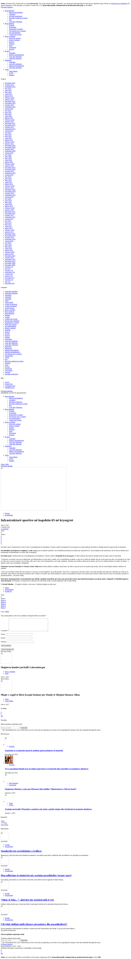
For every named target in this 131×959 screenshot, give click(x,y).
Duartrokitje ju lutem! (16, 29)
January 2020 (9, 166)
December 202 (9, 283)
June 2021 (8, 134)
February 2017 (9, 230)
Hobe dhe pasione (15, 38)
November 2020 (10, 147)
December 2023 (10, 83)
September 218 (10, 272)
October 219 (9, 267)
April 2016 (8, 248)
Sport (10, 45)
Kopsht (7, 334)
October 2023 (9, 85)
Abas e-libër (5, 464)
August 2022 (9, 109)
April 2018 (8, 204)
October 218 (9, 270)
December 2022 (10, 101)
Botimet (11, 75)
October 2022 (9, 105)
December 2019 (10, 167)
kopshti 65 (8, 591)
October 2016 (9, 237)
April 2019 (8, 182)
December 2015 (10, 256)
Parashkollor (9, 356)
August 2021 (9, 131)
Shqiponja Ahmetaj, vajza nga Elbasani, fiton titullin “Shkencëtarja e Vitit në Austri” (41, 789)
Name (3, 634)
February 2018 (9, 208)
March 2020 (9, 162)
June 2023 (8, 90)
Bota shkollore (9, 11)
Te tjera (7, 367)
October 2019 (9, 171)
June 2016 (8, 245)
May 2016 (8, 246)
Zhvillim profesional (15, 16)
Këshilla (11, 25)
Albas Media (13, 71)
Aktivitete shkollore (15, 58)
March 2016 (9, 250)
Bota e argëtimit (10, 36)
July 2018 (8, 199)
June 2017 (8, 223)
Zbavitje (11, 49)
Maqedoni (8, 60)
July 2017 (8, 221)
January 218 (9, 276)
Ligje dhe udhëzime (15, 56)
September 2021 (10, 129)
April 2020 (8, 160)
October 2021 (9, 127)
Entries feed (9, 384)
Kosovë (7, 51)
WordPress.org (9, 388)
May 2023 (8, 92)
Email (3, 638)
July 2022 (8, 110)
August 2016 (9, 241)
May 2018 (8, 202)
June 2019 (8, 178)
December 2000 (10, 265)
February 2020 (9, 164)
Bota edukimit (9, 23)
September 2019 (10, 173)
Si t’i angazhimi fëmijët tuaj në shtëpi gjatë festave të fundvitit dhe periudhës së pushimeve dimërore (46, 769)
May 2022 (8, 114)
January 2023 (9, 99)
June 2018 (8, 201)
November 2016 (10, 235)
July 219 (7, 269)
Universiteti (8, 370)
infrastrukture (9, 589)
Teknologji (12, 47)
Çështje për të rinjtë (15, 34)
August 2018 (9, 197)
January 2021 (9, 144)
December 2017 (10, 212)
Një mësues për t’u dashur (17, 31)
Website (3, 642)
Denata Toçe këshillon (12, 321)
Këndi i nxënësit (14, 40)
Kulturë (11, 42)
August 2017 (9, 219)
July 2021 (8, 132)
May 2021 (8, 136)
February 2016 (9, 252)
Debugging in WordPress (119, 3)
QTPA (11, 73)
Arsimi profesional (11, 306)
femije (7, 588)
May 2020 (8, 158)
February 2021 (9, 142)
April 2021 (8, 138)
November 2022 (10, 103)
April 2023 (8, 94)
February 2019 (9, 186)
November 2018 (10, 191)
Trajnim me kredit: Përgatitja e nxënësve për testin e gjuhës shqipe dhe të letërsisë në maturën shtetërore (48, 809)
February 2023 (9, 98)
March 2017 (9, 228)
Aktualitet (12, 14)
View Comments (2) (7, 649)
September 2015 (10, 259)
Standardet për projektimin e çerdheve (21, 851)
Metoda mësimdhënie (16, 12)
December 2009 (10, 263)
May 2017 (8, 224)
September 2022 (10, 107)
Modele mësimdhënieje (16, 55)
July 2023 (8, 88)
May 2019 (8, 180)
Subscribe (24, 728)
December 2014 (10, 261)
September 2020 (10, 151)
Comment (4, 630)
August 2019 (9, 175)
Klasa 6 (7, 332)
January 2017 (9, 232)
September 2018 (10, 195)
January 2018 (9, 210)
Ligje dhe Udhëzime (15, 22)
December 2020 (10, 145)
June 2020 (8, 156)
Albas (7, 69)
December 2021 (10, 123)
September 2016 (10, 239)
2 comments (5, 529)
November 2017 (10, 213)
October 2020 (9, 149)
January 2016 (9, 254)
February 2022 (9, 120)
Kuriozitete (12, 27)
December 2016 (10, 234)
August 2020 (9, 153)
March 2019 (9, 184)
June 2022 (8, 112)
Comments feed (10, 386)
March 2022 (9, 118)
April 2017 (8, 226)
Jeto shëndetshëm (14, 33)
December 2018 (10, 189)
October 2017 (9, 215)
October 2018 (9, 193)
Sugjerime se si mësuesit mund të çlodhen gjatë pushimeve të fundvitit (34, 750)
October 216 (9, 280)
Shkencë (12, 44)
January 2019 (9, 188)
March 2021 (9, 140)
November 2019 (10, 169)
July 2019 (8, 177)
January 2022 (9, 121)
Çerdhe (7, 317)
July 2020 (8, 155)
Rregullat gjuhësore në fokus (18, 18)
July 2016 (8, 243)
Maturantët (8, 348)
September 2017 (10, 217)
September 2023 (10, 87)
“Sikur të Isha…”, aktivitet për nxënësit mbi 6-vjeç (27, 899)
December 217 (9, 278)
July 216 (7, 281)
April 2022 (8, 116)
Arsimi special (9, 308)
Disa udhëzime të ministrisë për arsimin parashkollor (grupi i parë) (36, 875)
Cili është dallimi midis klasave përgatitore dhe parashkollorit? (34, 924)
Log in (7, 382)
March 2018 (9, 206)
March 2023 (9, 96)
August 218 (8, 274)
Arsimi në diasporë (11, 304)
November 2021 (10, 125)
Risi (10, 20)
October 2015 (9, 257)
